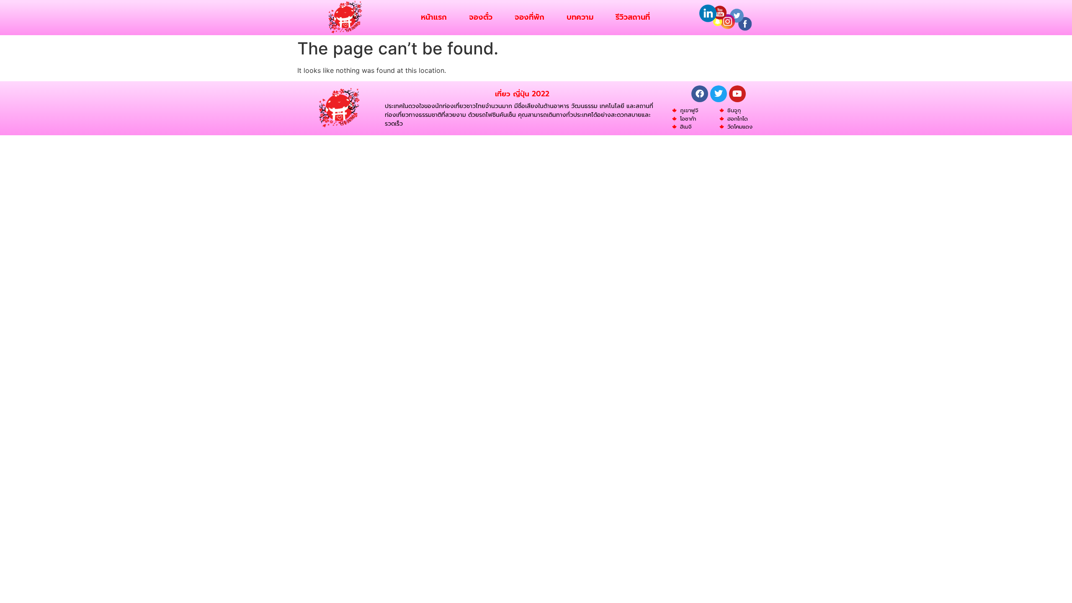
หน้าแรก (434, 17)
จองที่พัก (529, 17)
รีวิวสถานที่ (633, 17)
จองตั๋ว (480, 17)
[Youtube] (737, 93)
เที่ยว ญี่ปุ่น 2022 (522, 93)
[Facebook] (699, 93)
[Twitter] (718, 93)
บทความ (580, 17)
